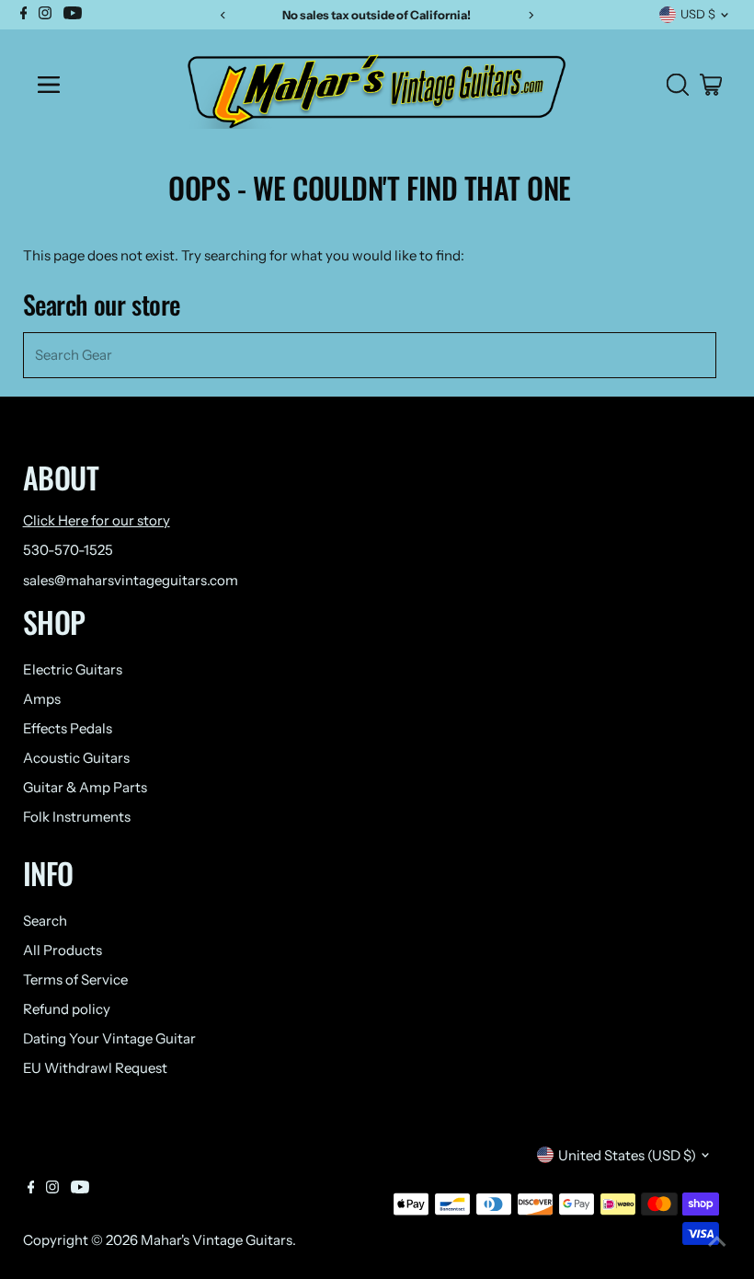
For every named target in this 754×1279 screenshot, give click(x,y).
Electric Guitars (72, 669)
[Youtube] (80, 1189)
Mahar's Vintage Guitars (216, 1240)
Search (45, 920)
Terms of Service (75, 979)
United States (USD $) (627, 1155)
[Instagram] (52, 1189)
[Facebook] (31, 1189)
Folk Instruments (77, 816)
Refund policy (66, 1009)
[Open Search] (678, 85)
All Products (62, 950)
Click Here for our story (96, 520)
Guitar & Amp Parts (85, 787)
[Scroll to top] (717, 1242)
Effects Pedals (67, 728)
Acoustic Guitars (76, 757)
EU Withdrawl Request (95, 1068)
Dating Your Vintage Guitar (109, 1038)
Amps (42, 699)
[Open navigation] (95, 85)
